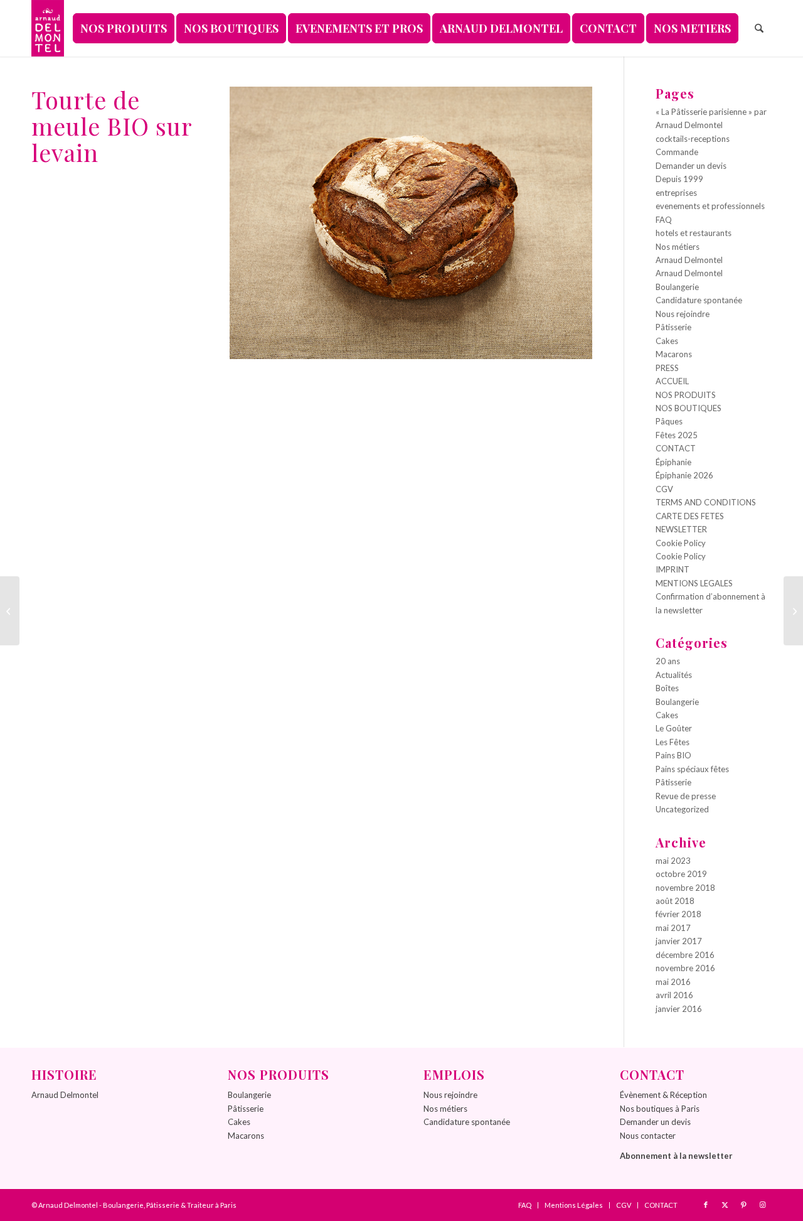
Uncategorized (682, 809)
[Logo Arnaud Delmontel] (47, 28)
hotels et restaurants (693, 233)
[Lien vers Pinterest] (743, 1204)
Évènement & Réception (663, 1095)
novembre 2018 (685, 888)
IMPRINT (672, 569)
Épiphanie (673, 462)
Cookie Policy (681, 543)
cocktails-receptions (693, 139)
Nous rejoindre (683, 314)
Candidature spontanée (699, 300)
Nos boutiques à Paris (659, 1109)
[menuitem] (124, 28)
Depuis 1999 (679, 179)
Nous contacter (648, 1136)
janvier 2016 (679, 1009)
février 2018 (678, 914)
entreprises (676, 193)
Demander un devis (691, 166)
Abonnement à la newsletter (676, 1156)
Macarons (674, 354)
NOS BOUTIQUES (688, 408)
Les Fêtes (672, 742)
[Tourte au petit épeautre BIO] (9, 610)
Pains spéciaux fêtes (692, 769)
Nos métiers (677, 247)
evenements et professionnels (710, 206)
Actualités (674, 675)
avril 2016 (674, 995)
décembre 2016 (685, 955)
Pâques (669, 421)
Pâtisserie (673, 327)
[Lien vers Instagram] (762, 1204)
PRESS (667, 368)
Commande (677, 152)
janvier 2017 (679, 941)
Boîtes (667, 688)
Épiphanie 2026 (684, 475)
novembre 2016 (685, 968)
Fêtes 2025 (677, 435)
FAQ (664, 220)
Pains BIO (673, 755)
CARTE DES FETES (690, 516)
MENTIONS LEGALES (694, 583)
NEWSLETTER (681, 529)
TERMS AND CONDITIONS (706, 502)
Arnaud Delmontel (689, 260)
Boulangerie (677, 287)
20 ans (668, 661)
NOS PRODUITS (686, 395)
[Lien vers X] (724, 1204)
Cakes (667, 341)
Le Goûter (674, 728)
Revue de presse (686, 796)
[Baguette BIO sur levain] (793, 610)
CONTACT (676, 448)
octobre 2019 (681, 874)
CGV (664, 489)
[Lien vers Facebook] (705, 1204)
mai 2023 (673, 861)
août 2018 (675, 901)
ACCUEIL (672, 381)
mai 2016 (673, 982)
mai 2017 (673, 928)
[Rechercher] (759, 28)
